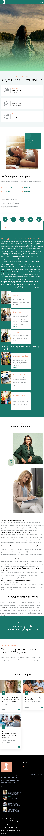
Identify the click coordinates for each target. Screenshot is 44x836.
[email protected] (28, 766)
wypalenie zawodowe (6, 271)
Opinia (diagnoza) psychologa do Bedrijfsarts (14, 799)
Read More (15, 306)
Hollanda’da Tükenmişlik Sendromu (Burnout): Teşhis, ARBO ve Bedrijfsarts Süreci (13, 810)
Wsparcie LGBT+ (19, 395)
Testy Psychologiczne (20, 375)
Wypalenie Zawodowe (21, 356)
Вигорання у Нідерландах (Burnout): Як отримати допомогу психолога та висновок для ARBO (14, 804)
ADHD (18, 384)
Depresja (16, 295)
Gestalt (5, 607)
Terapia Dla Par (18, 312)
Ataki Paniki (17, 332)
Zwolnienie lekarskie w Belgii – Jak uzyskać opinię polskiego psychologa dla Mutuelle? (11, 699)
